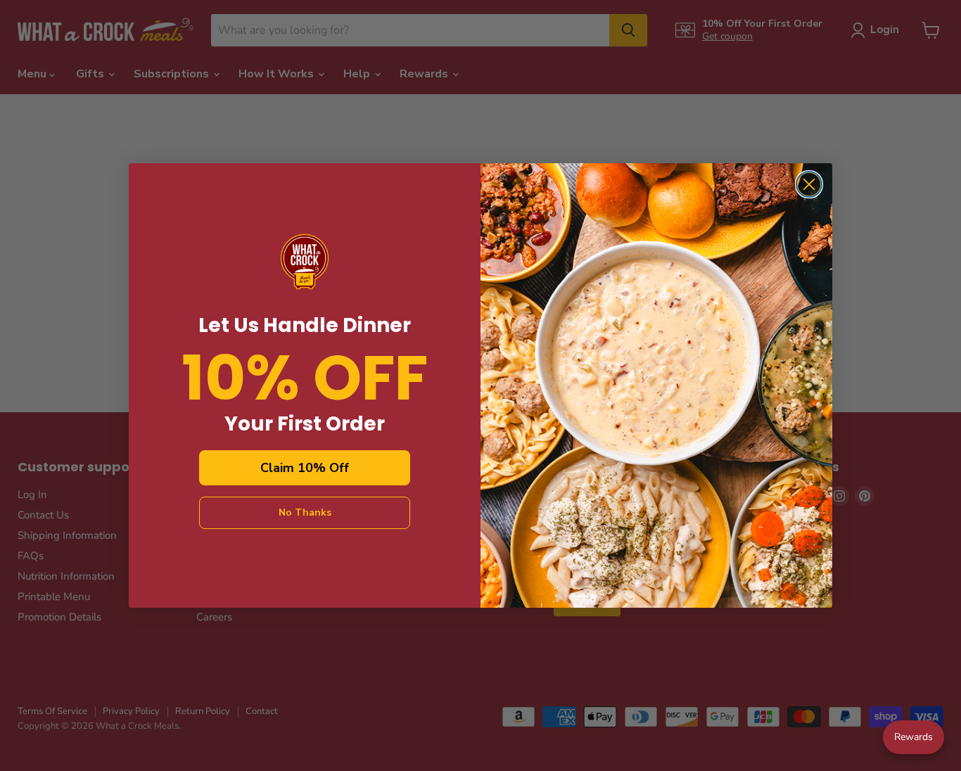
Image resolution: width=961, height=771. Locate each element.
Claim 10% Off (304, 467)
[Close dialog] (809, 184)
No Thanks (305, 512)
